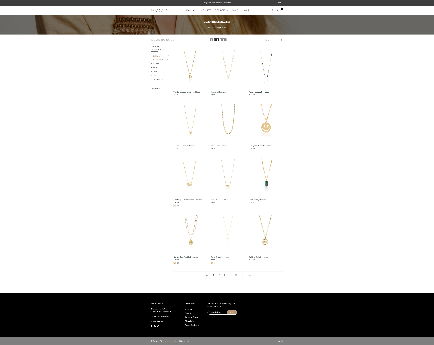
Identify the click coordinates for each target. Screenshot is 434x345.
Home (209, 28)
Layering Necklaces (161, 59)
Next (249, 275)
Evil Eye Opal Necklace (220, 200)
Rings (154, 75)
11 (242, 275)
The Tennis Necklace (220, 146)
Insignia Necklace (218, 92)
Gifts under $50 (221, 10)
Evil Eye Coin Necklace (258, 257)
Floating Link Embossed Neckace (187, 200)
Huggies (155, 67)
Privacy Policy (189, 321)
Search (280, 341)
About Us (188, 313)
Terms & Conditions (192, 325)
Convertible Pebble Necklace (185, 257)
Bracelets (156, 63)
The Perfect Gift (158, 79)
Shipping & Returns (191, 317)
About (246, 10)
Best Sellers (205, 10)
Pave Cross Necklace (220, 257)
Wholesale (188, 309)
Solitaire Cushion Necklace (184, 146)
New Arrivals (191, 10)
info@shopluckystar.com (161, 317)
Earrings (155, 71)
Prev (207, 275)
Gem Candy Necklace (258, 200)
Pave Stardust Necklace (259, 92)
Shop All (236, 10)
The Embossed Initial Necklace (186, 92)
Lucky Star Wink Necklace (260, 146)
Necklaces (156, 56)
